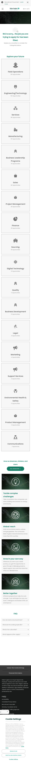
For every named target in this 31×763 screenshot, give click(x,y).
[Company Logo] (14, 9)
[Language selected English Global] (24, 8)
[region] (15, 738)
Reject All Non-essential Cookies (13, 755)
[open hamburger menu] (3, 9)
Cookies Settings (13, 759)
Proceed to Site (13, 751)
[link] (10, 699)
